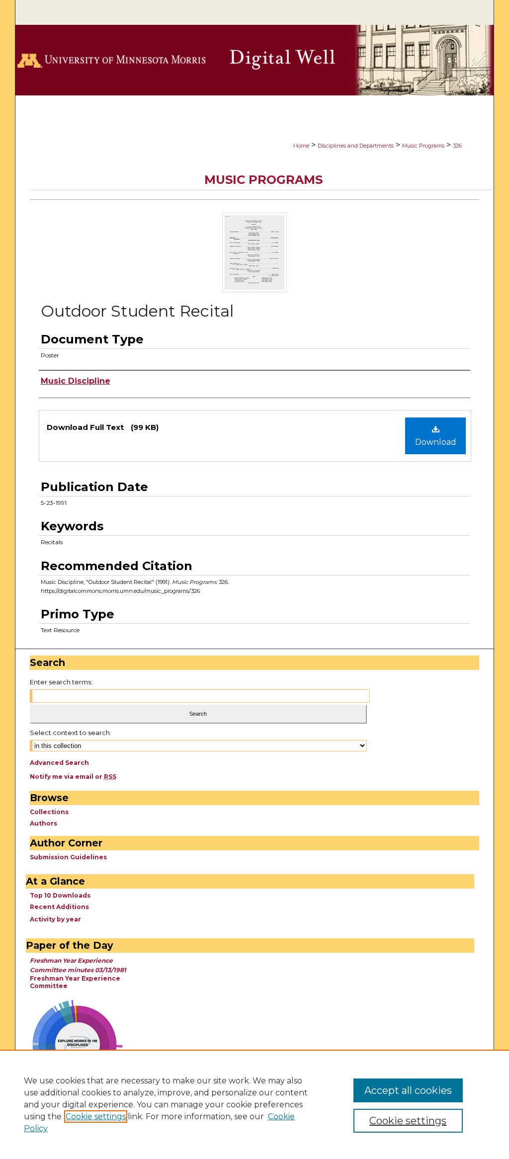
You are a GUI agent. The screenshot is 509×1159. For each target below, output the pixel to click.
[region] (254, 1104)
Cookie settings (96, 1116)
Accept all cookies (408, 1090)
